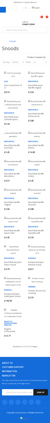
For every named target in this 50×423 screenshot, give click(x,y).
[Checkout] (14, 8)
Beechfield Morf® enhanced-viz (36, 115)
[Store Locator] (9, 8)
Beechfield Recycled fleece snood (12, 263)
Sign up (40, 392)
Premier (31, 286)
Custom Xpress (21, 412)
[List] (13, 57)
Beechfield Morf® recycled (36, 203)
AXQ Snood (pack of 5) (13, 86)
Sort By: (6, 62)
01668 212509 (28, 24)
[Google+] (18, 402)
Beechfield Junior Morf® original (35, 86)
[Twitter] (11, 402)
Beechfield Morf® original (12, 203)
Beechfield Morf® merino (36, 146)
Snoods (12, 41)
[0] (39, 16)
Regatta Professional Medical (10, 323)
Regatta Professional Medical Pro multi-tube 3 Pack (12, 330)
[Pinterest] (38, 402)
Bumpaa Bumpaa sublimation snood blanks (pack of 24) (12, 295)
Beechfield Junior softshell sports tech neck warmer (12, 118)
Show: (28, 62)
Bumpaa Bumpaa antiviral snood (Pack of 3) (35, 263)
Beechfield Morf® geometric (12, 146)
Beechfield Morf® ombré (36, 175)
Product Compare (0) (36, 57)
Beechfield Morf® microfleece (12, 175)
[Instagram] (31, 402)
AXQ (6, 81)
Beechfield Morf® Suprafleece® (36, 231)
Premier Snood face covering (37, 291)
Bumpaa (32, 258)
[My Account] (20, 8)
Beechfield (33, 81)
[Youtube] (24, 402)
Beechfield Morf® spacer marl (12, 231)
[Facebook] (4, 402)
